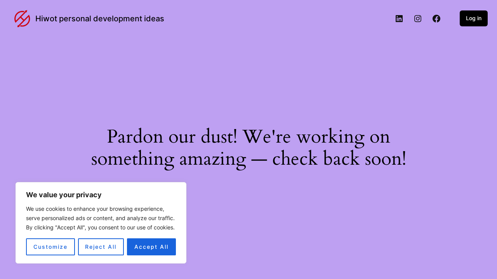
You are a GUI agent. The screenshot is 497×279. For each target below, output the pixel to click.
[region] (101, 223)
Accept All (151, 246)
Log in (473, 18)
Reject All (100, 246)
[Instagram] (417, 18)
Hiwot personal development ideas (99, 18)
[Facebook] (436, 18)
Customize (50, 246)
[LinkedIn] (399, 18)
